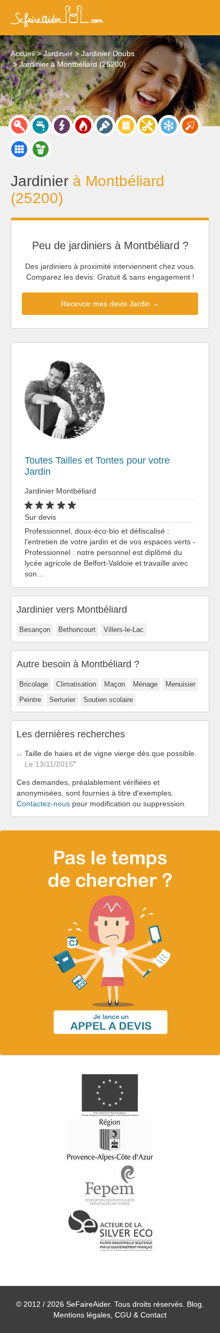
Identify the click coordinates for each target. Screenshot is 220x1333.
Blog (194, 1304)
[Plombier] (40, 125)
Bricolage (33, 684)
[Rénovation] (147, 125)
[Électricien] (61, 125)
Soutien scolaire (108, 700)
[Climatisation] (168, 125)
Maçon (114, 684)
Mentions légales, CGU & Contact (110, 1315)
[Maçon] (190, 125)
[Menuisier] (126, 125)
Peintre (30, 700)
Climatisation (76, 684)
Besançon (34, 630)
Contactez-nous (43, 803)
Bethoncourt (77, 630)
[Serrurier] (19, 125)
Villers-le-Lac (124, 630)
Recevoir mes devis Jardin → (110, 303)
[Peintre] (104, 125)
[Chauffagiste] (83, 125)
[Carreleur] (19, 149)
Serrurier (62, 700)
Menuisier (180, 684)
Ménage (145, 684)
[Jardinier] (40, 149)
